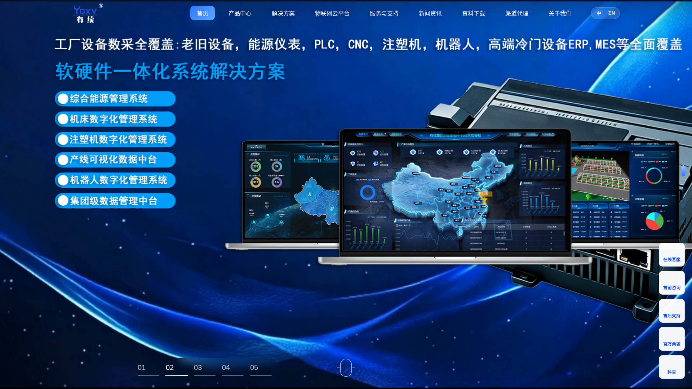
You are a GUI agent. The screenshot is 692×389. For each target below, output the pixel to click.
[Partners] (683, 206)
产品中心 (240, 13)
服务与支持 (384, 13)
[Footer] (683, 221)
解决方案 (283, 13)
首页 (202, 13)
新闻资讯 (430, 13)
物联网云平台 (332, 13)
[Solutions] (683, 198)
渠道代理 (516, 13)
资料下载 (473, 13)
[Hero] (683, 170)
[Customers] (683, 213)
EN (611, 13)
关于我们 (560, 13)
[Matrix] (683, 182)
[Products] (683, 190)
